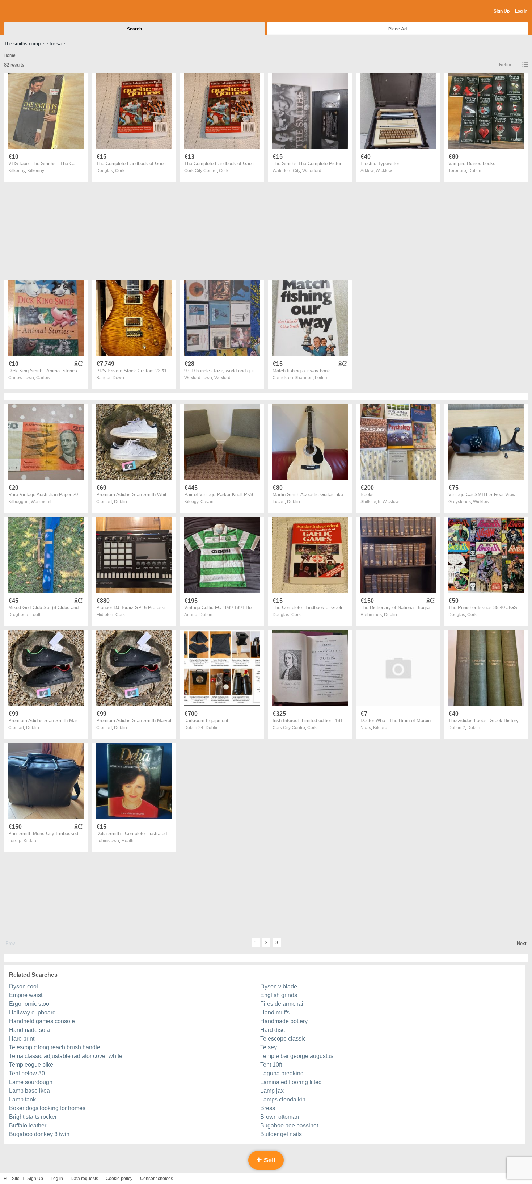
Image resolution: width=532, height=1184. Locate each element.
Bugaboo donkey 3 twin (39, 1134)
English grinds (278, 995)
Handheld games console (42, 1021)
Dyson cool (23, 986)
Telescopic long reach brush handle (54, 1047)
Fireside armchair (282, 1004)
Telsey (268, 1047)
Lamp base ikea (29, 1091)
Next (522, 943)
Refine (505, 64)
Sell (268, 1160)
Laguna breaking (282, 1073)
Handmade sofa (29, 1030)
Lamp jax (272, 1091)
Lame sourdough (30, 1082)
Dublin (474, 170)
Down (118, 377)
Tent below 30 (27, 1073)
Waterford (311, 170)
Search (134, 29)
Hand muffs (275, 1012)
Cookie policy (119, 1178)
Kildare (380, 727)
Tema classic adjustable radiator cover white (65, 1056)
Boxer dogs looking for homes (47, 1108)
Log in (57, 1178)
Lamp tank (22, 1099)
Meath (127, 840)
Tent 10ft (271, 1065)
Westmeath (42, 501)
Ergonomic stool (30, 1004)
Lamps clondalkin (282, 1099)
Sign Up (502, 11)
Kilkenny (35, 170)
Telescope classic (283, 1039)
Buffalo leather (27, 1125)
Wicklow (384, 170)
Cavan (207, 501)
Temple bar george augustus (296, 1056)
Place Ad (397, 29)
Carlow (43, 377)
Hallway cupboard (32, 1012)
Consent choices (156, 1178)
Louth (36, 614)
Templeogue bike (31, 1065)
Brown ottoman (279, 1117)
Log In (521, 11)
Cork (119, 170)
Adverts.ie (32, 12)
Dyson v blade (278, 986)
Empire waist (25, 995)
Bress (267, 1108)
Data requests (84, 1178)
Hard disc (272, 1030)
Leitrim (321, 377)
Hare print (21, 1039)
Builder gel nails (281, 1134)
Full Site (12, 1178)
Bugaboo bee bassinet (289, 1125)
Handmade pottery (284, 1021)
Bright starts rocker (33, 1117)
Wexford (222, 377)
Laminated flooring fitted (291, 1082)
